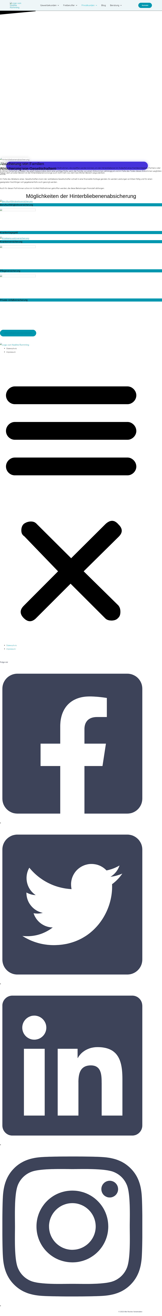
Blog (103, 5)
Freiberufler (69, 5)
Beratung (114, 5)
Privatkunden (88, 5)
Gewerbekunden (48, 5)
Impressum (11, 352)
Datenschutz (11, 348)
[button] (57, 5)
